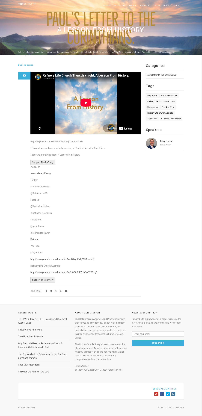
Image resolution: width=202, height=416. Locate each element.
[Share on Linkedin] (61, 291)
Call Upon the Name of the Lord (33, 371)
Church (145, 6)
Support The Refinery (42, 162)
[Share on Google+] (56, 291)
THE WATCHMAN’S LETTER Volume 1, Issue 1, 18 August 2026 (42, 321)
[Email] (66, 291)
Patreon (34, 239)
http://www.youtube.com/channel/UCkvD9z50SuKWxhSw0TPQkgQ (64, 272)
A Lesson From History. (171, 119)
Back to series (25, 65)
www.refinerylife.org (40, 173)
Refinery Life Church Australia (160, 113)
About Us (119, 6)
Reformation (152, 107)
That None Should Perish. (30, 336)
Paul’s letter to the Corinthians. (161, 75)
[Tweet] (51, 291)
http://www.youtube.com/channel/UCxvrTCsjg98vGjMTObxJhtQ (62, 259)
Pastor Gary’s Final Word (30, 329)
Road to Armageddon (29, 364)
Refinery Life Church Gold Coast (161, 101)
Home (106, 6)
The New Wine (168, 107)
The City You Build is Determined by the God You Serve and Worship (42, 356)
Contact (178, 6)
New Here (179, 407)
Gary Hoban (152, 95)
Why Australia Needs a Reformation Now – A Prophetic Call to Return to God (40, 345)
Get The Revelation (169, 95)
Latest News (161, 6)
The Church (152, 119)
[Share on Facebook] (46, 291)
